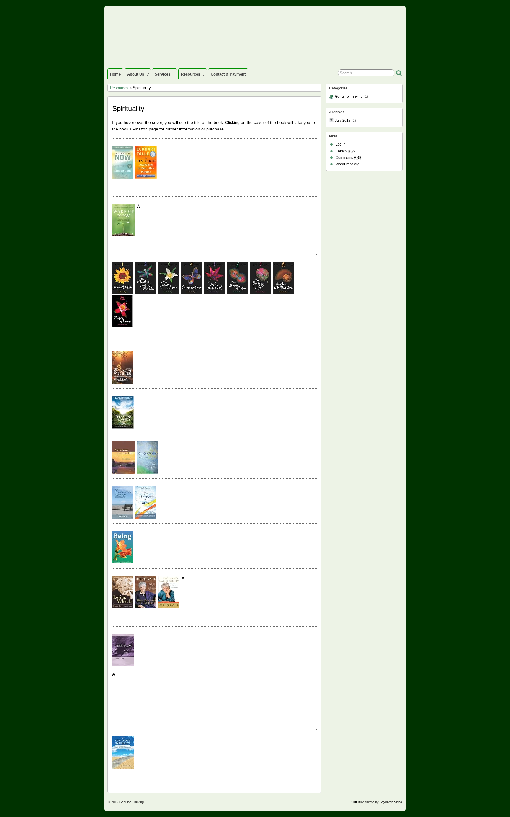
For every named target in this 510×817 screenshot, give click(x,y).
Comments (348, 158)
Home (115, 74)
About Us (135, 74)
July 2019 (343, 120)
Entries (345, 151)
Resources (190, 74)
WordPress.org (347, 164)
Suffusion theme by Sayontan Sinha (376, 802)
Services (162, 74)
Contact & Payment (228, 74)
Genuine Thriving (349, 96)
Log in (341, 144)
